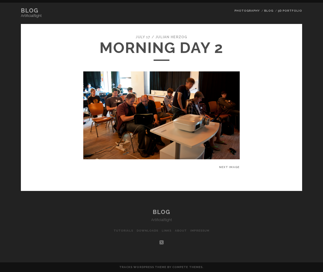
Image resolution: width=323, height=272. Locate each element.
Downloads (147, 230)
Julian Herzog (171, 37)
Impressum (199, 230)
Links (166, 230)
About (181, 230)
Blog (29, 10)
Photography (247, 10)
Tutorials (123, 230)
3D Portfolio (290, 10)
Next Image (229, 167)
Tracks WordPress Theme (142, 267)
